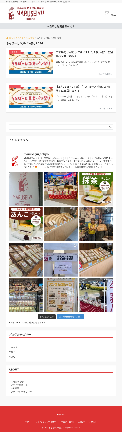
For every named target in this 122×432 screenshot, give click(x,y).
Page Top (61, 414)
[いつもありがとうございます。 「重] (26, 189)
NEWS (12, 356)
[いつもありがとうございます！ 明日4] (61, 295)
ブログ (12, 352)
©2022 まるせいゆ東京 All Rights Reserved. (61, 428)
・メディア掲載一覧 (18, 385)
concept (13, 347)
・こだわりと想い (17, 381)
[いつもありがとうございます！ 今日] (96, 224)
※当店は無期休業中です (61, 26)
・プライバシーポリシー (20, 391)
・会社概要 (14, 388)
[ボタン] (107, 14)
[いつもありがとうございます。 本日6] (96, 189)
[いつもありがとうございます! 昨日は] (26, 295)
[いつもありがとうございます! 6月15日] (61, 189)
